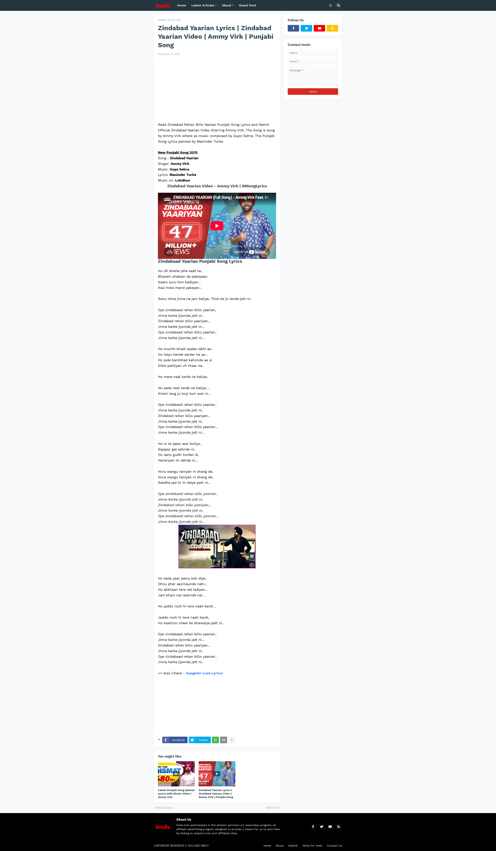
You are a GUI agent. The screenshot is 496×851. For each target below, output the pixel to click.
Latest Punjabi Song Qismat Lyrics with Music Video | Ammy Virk (176, 794)
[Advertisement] (217, 91)
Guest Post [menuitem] (247, 5)
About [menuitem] (226, 5)
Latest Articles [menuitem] (202, 5)
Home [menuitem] (181, 5)
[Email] (223, 740)
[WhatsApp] (215, 740)
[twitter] (306, 28)
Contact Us (334, 845)
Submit (293, 845)
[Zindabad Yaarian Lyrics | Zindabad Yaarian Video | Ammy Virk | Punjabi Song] (217, 773)
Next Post (272, 807)
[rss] (332, 28)
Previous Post (164, 807)
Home (161, 20)
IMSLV (205, 845)
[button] (330, 5)
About (280, 845)
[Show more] (231, 740)
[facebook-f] (293, 28)
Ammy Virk (174, 20)
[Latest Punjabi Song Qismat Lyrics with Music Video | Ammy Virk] (176, 773)
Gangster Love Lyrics (204, 673)
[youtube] (319, 28)
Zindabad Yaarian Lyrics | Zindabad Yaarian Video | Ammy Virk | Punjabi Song (216, 794)
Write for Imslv (312, 845)
